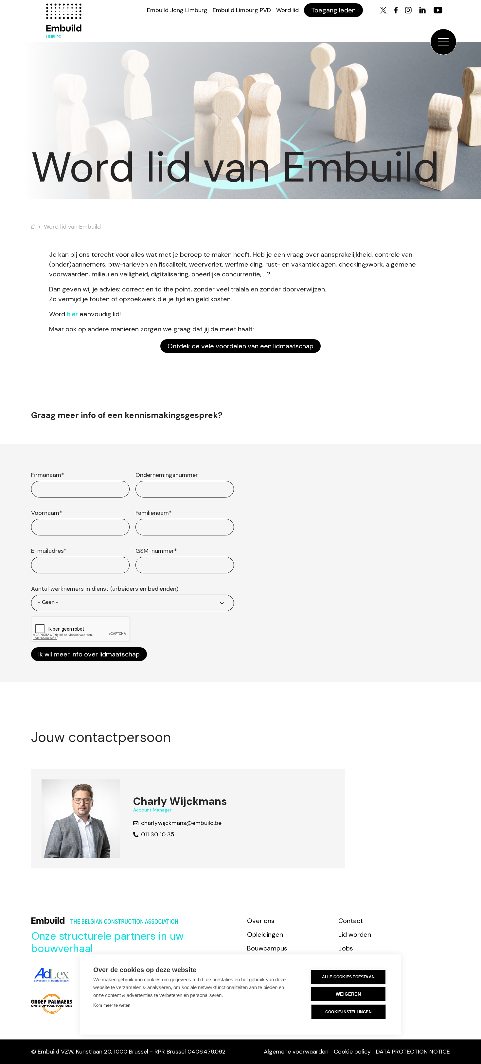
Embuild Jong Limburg (177, 10)
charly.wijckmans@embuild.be (181, 823)
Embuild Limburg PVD (242, 10)
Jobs (345, 948)
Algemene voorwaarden (296, 1051)
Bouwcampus (267, 948)
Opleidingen (265, 934)
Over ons (261, 920)
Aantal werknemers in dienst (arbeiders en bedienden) (104, 589)
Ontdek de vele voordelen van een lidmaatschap (240, 346)
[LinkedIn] (422, 10)
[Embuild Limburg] (64, 21)
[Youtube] (438, 10)
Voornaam (46, 513)
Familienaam (153, 513)
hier (72, 314)
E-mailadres (48, 551)
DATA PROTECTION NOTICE (413, 1051)
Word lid (287, 10)
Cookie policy (352, 1051)
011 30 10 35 (157, 834)
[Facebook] (396, 10)
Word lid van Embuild (72, 227)
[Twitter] (383, 10)
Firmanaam (47, 475)
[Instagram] (408, 10)
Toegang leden (333, 10)
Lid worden (354, 934)
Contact (350, 920)
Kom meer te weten (111, 1005)
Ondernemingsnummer (166, 475)
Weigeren (348, 994)
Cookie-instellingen (348, 1012)
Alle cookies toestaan (348, 977)
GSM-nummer (156, 551)
